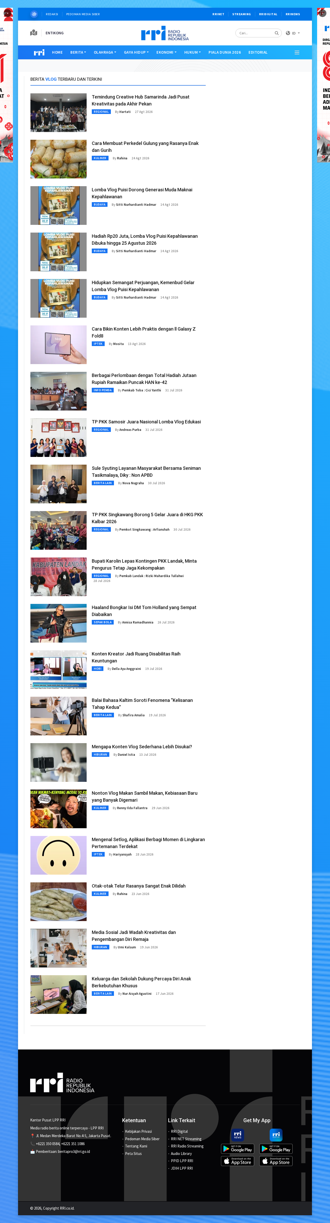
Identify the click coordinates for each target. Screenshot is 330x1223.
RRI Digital (179, 1131)
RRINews (293, 14)
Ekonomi (165, 52)
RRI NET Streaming (186, 1138)
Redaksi (52, 14)
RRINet (218, 14)
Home (57, 52)
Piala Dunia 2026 (225, 52)
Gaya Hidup (135, 52)
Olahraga (103, 52)
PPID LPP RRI (182, 1160)
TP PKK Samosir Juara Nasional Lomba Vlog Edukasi (146, 421)
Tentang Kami (136, 1146)
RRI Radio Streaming (187, 1146)
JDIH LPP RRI (182, 1168)
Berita (76, 52)
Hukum (191, 52)
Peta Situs (133, 1153)
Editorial (258, 52)
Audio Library (181, 1153)
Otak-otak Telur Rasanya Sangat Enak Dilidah (139, 886)
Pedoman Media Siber (83, 14)
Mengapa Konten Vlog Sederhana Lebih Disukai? (142, 746)
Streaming (241, 14)
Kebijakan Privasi (138, 1131)
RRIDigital (268, 14)
